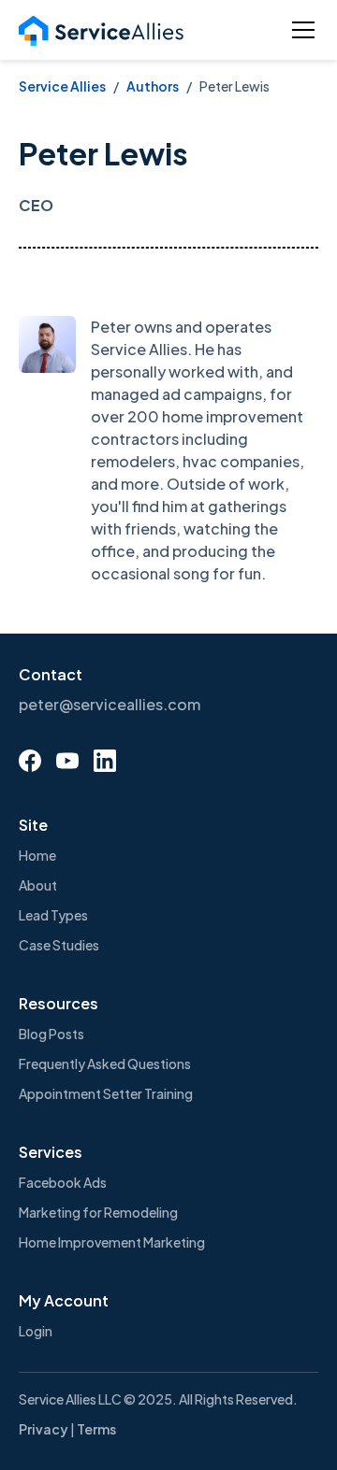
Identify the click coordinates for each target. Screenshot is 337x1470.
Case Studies (59, 944)
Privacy (43, 1428)
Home (37, 855)
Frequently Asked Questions (105, 1063)
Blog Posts (51, 1033)
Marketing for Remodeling (98, 1212)
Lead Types (53, 914)
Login (35, 1330)
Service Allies (62, 86)
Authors (152, 86)
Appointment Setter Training (106, 1093)
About (38, 885)
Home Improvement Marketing (112, 1242)
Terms (96, 1428)
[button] (299, 29)
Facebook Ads (63, 1182)
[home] (101, 30)
